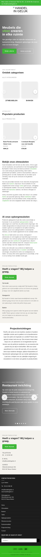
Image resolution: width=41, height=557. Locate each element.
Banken (3, 511)
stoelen (21, 185)
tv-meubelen (23, 250)
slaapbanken (5, 200)
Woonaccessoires (6, 521)
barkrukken (12, 189)
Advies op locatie (25, 51)
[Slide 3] (19, 423)
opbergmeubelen (24, 222)
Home (3, 505)
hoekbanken (28, 196)
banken (4, 196)
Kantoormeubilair (6, 524)
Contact (3, 531)
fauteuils (11, 183)
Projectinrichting (5, 527)
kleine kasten (33, 242)
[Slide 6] (25, 423)
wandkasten (16, 241)
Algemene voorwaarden (26, 552)
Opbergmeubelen (6, 518)
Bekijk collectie (9, 51)
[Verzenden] (38, 540)
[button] (2, 10)
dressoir (7, 235)
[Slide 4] (21, 423)
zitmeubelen (33, 169)
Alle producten (8, 119)
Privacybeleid (16, 552)
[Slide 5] (23, 423)
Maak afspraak (9, 277)
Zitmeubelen (4, 508)
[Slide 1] (15, 423)
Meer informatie (10, 411)
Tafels (3, 514)
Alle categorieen (9, 77)
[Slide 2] (17, 423)
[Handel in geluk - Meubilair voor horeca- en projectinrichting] (21, 10)
